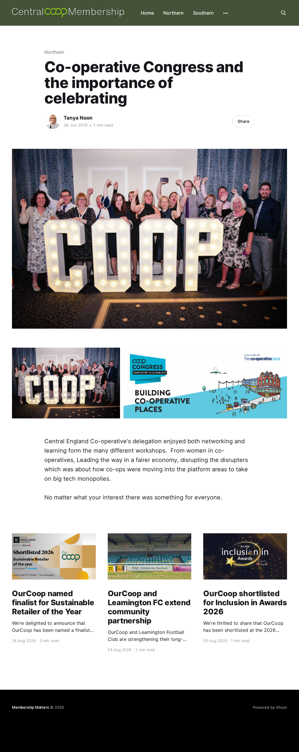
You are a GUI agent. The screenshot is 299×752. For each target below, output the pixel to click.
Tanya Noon (78, 118)
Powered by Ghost (270, 707)
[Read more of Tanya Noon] (52, 121)
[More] (225, 13)
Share (243, 121)
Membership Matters (30, 707)
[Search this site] (283, 13)
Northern (173, 13)
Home (147, 13)
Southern (203, 13)
